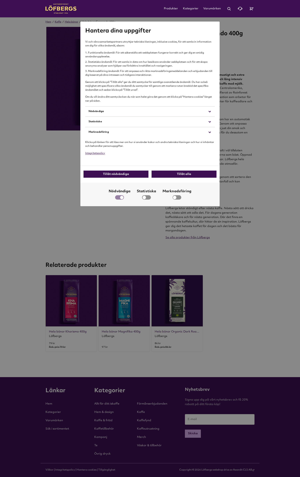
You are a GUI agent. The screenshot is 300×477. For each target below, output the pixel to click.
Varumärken (212, 8)
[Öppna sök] (229, 9)
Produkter (171, 8)
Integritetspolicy (95, 153)
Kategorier (190, 8)
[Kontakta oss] (240, 9)
